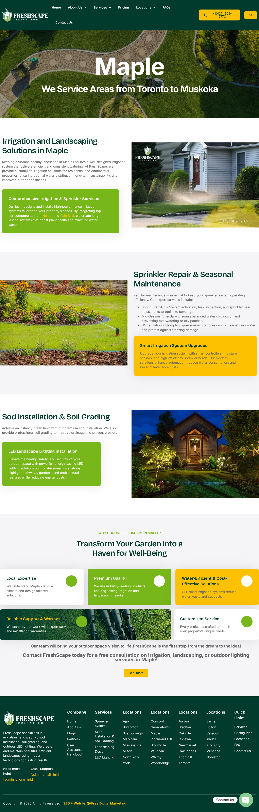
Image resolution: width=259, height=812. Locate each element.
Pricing (123, 7)
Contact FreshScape (47, 655)
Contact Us (64, 22)
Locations (143, 7)
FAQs (166, 7)
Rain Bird (67, 216)
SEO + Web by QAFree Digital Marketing (94, 803)
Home (56, 7)
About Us (75, 7)
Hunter (47, 216)
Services (100, 7)
